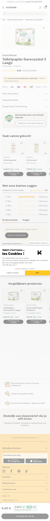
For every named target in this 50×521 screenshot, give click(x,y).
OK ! (37, 273)
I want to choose (12, 273)
